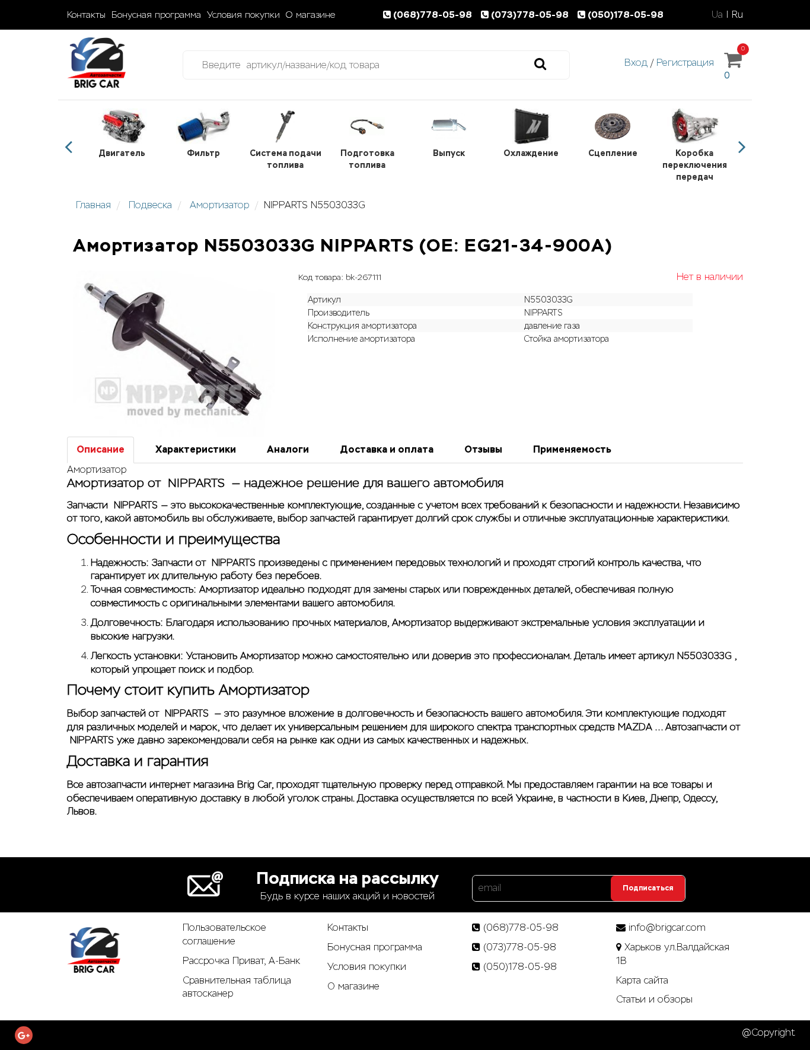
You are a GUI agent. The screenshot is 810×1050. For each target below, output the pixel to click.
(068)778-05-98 (434, 14)
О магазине (310, 14)
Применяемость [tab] (572, 449)
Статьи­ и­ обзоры (654, 999)
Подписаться (648, 888)
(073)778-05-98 (531, 14)
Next (742, 147)
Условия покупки (243, 14)
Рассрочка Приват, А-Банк (241, 960)
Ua (717, 14)
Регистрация (685, 62)
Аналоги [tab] (288, 449)
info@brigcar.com (667, 927)
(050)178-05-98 (625, 14)
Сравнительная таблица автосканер (237, 987)
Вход (636, 62)
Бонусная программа (156, 14)
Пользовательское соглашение (224, 934)
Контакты (86, 14)
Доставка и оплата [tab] (386, 449)
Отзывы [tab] (483, 449)
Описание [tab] (100, 449)
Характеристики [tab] (195, 449)
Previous (68, 147)
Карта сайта (642, 980)
